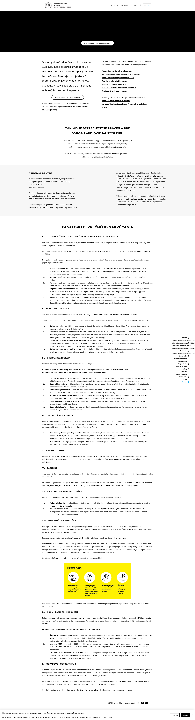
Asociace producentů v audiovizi (116, 101)
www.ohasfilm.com (123, 690)
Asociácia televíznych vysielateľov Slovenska (121, 74)
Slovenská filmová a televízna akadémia (119, 87)
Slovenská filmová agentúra (114, 84)
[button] (140, 5)
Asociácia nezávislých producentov (117, 71)
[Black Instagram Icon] (142, 703)
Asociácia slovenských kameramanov (118, 77)
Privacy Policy (107, 717)
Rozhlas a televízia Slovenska (114, 81)
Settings (175, 715)
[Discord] (146, 703)
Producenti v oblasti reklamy (114, 91)
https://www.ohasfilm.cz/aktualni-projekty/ (61, 532)
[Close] (192, 715)
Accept (185, 715)
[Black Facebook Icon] (138, 703)
